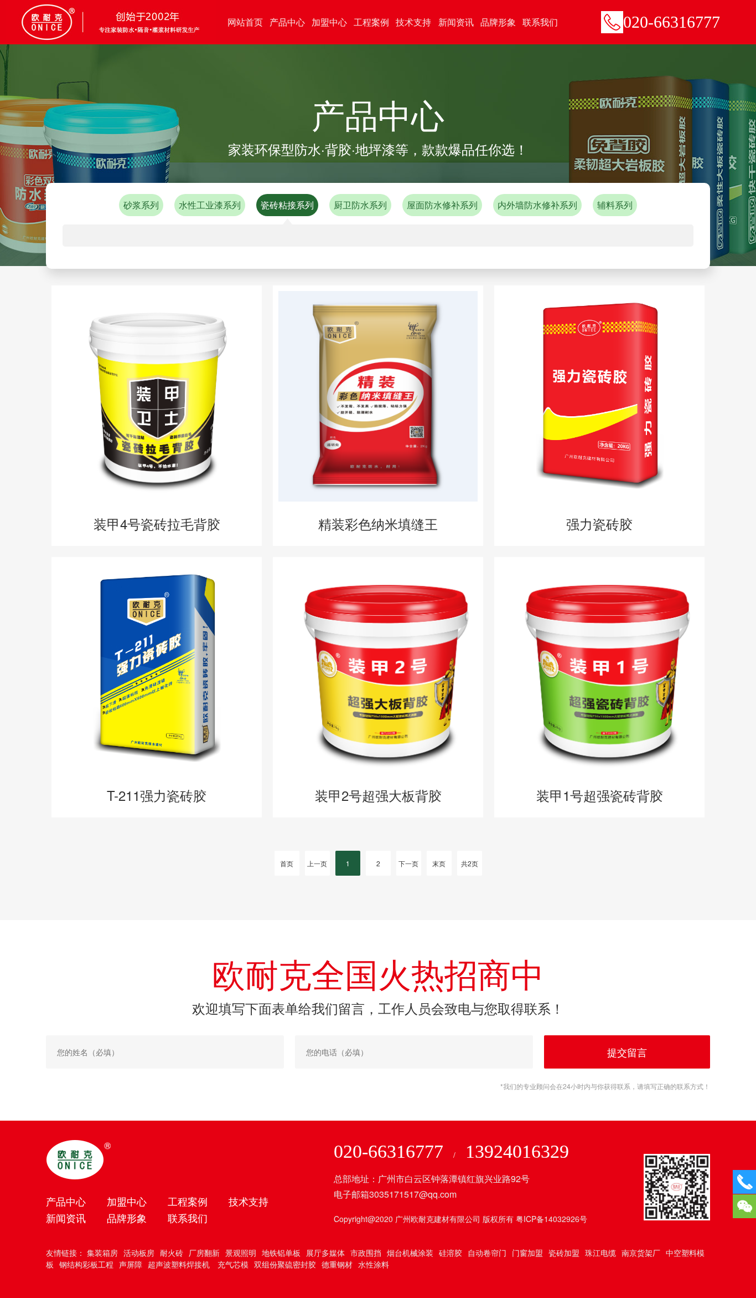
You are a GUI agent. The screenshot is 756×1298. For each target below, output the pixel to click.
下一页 (408, 863)
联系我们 (540, 22)
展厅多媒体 (325, 1252)
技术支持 (413, 22)
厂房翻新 (204, 1252)
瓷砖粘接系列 (287, 204)
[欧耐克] (111, 21)
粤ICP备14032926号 (551, 1218)
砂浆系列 (141, 204)
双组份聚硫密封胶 (285, 1264)
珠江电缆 (600, 1252)
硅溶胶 (450, 1252)
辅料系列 (615, 204)
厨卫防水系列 (360, 204)
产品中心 (287, 22)
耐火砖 (171, 1252)
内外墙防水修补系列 (537, 204)
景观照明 (240, 1252)
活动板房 (138, 1252)
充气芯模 (231, 1264)
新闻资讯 (456, 22)
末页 (439, 863)
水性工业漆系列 (210, 204)
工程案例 (371, 22)
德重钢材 (337, 1264)
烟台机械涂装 (410, 1252)
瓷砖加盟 (563, 1252)
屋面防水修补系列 (442, 204)
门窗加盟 (527, 1252)
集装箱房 (102, 1252)
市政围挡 (365, 1252)
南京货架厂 (641, 1252)
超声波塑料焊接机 (179, 1264)
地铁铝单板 (281, 1252)
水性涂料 (373, 1264)
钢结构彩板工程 (86, 1264)
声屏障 (130, 1264)
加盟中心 (329, 22)
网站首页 (245, 22)
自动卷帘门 (487, 1252)
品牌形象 (498, 22)
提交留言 (627, 1052)
